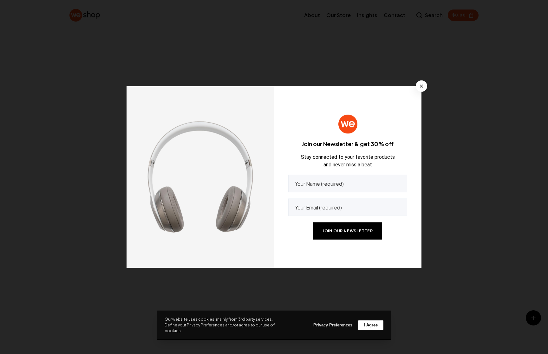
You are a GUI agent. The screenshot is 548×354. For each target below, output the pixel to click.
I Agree (371, 325)
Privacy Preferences (332, 325)
